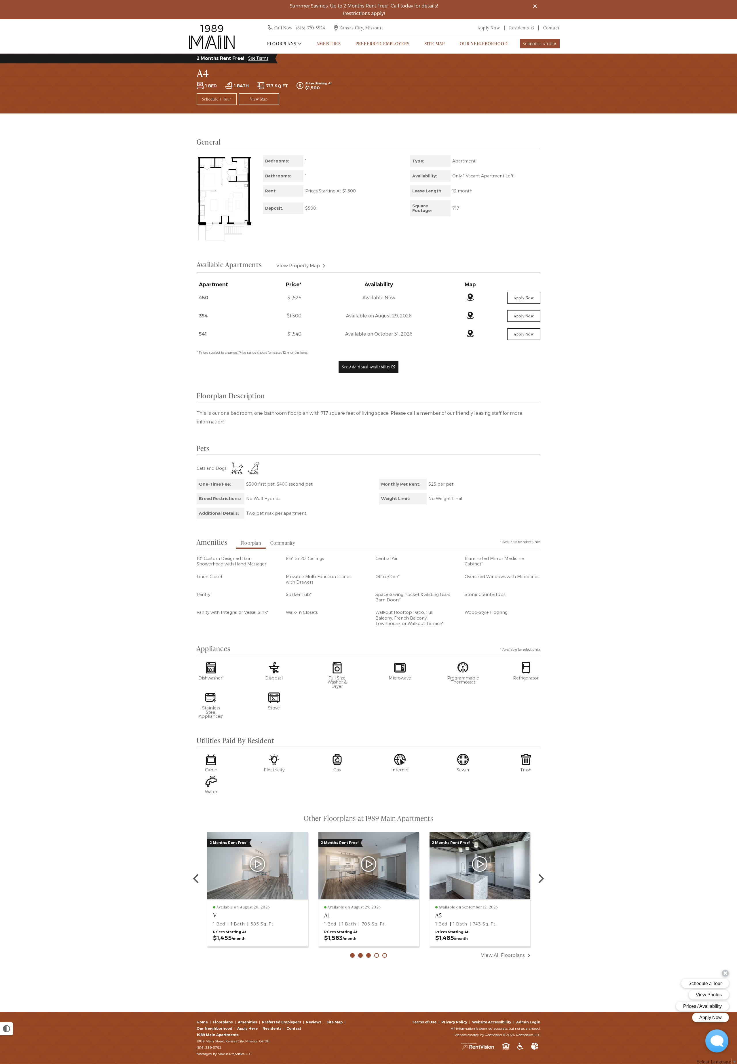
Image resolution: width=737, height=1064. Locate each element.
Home (202, 1022)
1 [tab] (352, 955)
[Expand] (247, 237)
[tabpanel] (257, 889)
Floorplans (223, 1022)
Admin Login (528, 1022)
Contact (551, 28)
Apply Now (489, 28)
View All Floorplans (503, 955)
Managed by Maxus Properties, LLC (224, 1054)
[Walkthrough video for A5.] (480, 865)
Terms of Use (424, 1022)
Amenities (247, 1022)
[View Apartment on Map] (470, 298)
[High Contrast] (6, 1028)
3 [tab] (368, 955)
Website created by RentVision (478, 1035)
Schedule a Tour (539, 43)
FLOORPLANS (281, 43)
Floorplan (251, 543)
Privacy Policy (454, 1022)
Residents (519, 28)
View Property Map (298, 265)
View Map (259, 98)
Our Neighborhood (484, 43)
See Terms (258, 58)
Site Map (435, 43)
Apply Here (247, 1028)
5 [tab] (384, 955)
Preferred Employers (383, 43)
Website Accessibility (491, 1022)
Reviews (314, 1022)
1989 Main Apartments (218, 1035)
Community (282, 543)
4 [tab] (376, 955)
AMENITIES (328, 43)
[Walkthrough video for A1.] (368, 865)
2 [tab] (360, 955)
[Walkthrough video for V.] (257, 865)
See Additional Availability (367, 366)
